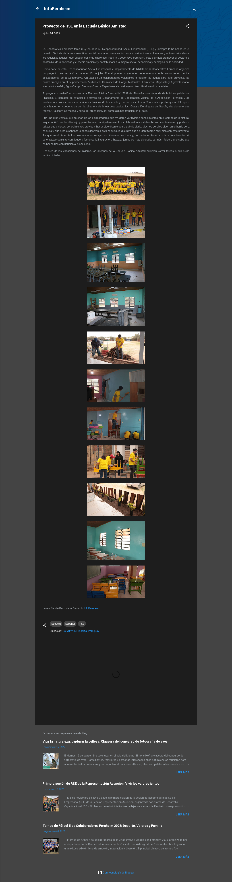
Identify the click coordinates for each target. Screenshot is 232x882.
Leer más (182, 772)
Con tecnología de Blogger (118, 872)
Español (70, 623)
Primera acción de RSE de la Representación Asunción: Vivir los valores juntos (101, 783)
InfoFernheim (57, 8)
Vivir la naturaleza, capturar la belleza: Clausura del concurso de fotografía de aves (105, 741)
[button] (187, 26)
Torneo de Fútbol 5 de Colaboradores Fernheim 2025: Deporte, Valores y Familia (102, 826)
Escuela (56, 623)
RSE (82, 623)
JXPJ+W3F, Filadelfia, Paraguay (81, 631)
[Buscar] (194, 9)
